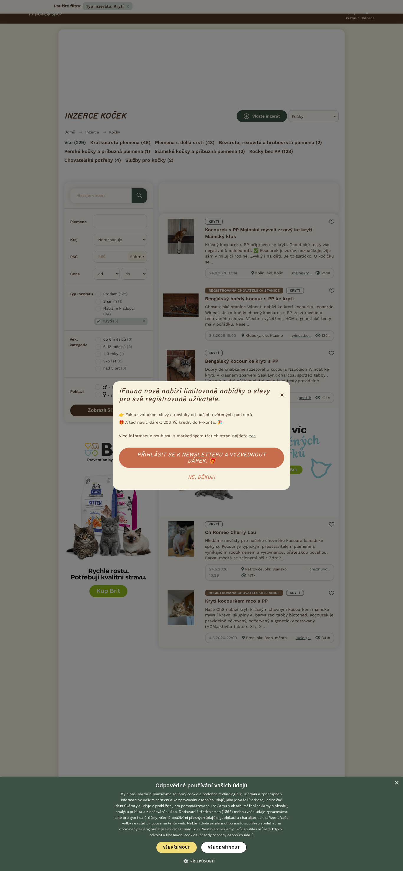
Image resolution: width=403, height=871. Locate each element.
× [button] (396, 783)
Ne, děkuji (201, 477)
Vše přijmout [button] (176, 847)
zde (252, 436)
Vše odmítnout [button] (224, 847)
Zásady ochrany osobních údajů (226, 834)
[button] (201, 860)
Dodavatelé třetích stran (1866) (206, 811)
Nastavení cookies (181, 834)
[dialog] (201, 824)
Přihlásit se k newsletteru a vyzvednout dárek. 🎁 (201, 457)
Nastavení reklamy (218, 829)
